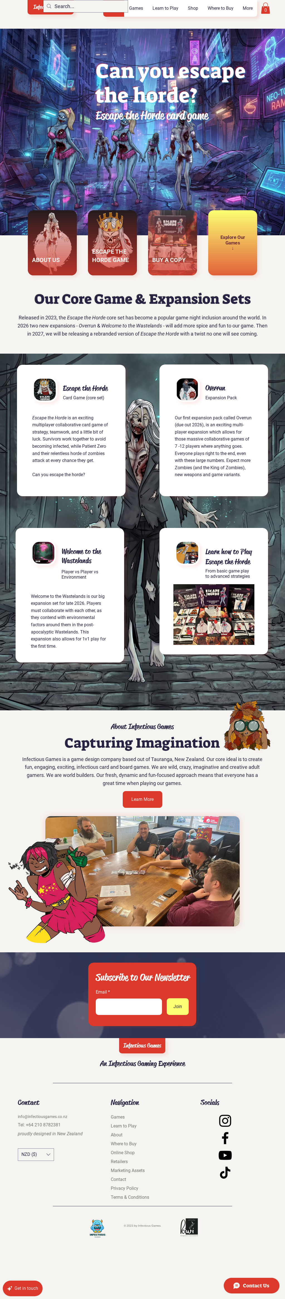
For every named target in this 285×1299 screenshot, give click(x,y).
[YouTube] (225, 1155)
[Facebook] (225, 1138)
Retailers (119, 1161)
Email (101, 992)
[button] (136, 8)
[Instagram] (225, 1121)
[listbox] (36, 1154)
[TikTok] (225, 1173)
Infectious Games (142, 1046)
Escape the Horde (85, 388)
